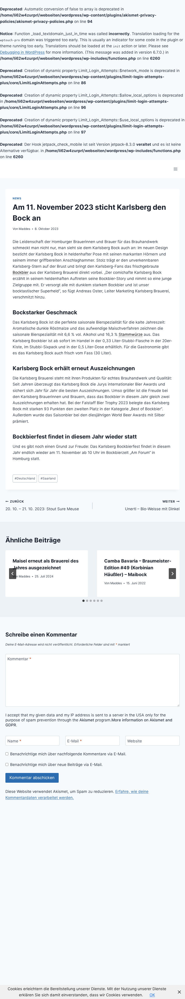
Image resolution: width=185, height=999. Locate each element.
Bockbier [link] (20, 272)
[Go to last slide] (12, 573)
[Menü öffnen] (175, 168)
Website (134, 741)
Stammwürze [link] (131, 334)
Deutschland (25, 478)
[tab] (83, 601)
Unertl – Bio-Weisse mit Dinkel (152, 505)
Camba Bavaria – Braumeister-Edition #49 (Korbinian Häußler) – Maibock (137, 567)
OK (152, 995)
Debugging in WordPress (22, 52)
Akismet (86, 720)
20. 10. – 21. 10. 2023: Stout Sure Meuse (42, 505)
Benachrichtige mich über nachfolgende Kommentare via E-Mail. (68, 754)
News (17, 198)
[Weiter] (172, 573)
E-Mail (74, 741)
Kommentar (19, 659)
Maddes (24, 229)
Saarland (48, 478)
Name (14, 741)
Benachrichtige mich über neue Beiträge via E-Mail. (56, 764)
